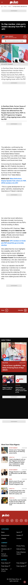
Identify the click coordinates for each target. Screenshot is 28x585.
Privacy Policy (20, 546)
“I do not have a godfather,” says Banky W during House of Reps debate (13, 368)
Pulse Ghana (4, 563)
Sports (18, 532)
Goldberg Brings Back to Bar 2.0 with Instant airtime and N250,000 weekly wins (17, 492)
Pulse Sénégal (20, 563)
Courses (18, 538)
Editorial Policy (20, 549)
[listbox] (14, 385)
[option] (8, 385)
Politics (9, 6)
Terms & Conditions (4, 555)
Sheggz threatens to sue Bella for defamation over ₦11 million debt (18, 473)
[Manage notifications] (24, 582)
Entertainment (13, 447)
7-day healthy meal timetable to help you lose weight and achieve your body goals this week (17, 502)
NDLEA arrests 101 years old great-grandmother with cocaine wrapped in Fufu (17, 482)
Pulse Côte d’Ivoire (4, 570)
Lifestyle (11, 457)
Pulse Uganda (20, 566)
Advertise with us (5, 550)
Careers (18, 535)
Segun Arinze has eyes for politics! (7, 388)
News (5, 6)
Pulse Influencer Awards (21, 553)
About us (3, 546)
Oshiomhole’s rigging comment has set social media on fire (21, 390)
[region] (14, 385)
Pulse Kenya (4, 566)
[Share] (24, 36)
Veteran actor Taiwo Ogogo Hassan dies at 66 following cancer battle (17, 451)
